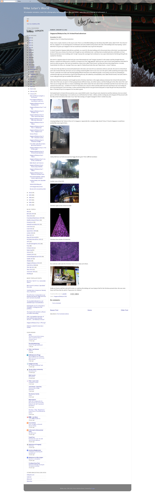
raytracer (29, 477)
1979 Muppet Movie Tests (36, 186)
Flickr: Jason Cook (33, 381)
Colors (30, 395)
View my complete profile (33, 24)
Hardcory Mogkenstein (35, 450)
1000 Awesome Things (34, 355)
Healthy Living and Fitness (33, 220)
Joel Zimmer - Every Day (35, 386)
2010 (30, 192)
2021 (30, 42)
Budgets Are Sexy (33, 363)
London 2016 (30, 233)
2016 (30, 52)
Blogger (93, 488)
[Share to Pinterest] (78, 294)
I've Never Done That (34, 463)
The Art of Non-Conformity (36, 369)
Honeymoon (30, 222)
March (32, 89)
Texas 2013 (29, 269)
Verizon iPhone (33, 134)
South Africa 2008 (31, 265)
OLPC (28, 241)
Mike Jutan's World (36, 8)
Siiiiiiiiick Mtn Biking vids (36, 184)
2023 (30, 40)
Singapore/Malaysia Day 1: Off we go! (36, 322)
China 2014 (29, 216)
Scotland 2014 (30, 254)
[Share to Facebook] (76, 294)
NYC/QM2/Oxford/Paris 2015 (34, 239)
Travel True (32, 437)
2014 (30, 57)
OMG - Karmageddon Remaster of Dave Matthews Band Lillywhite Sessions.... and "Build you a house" (35, 318)
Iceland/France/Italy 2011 (33, 224)
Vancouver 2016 (31, 271)
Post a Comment (56, 303)
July (31, 79)
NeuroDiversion (32, 371)
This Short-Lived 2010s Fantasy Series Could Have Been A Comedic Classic (36, 338)
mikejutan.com (30, 474)
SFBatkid (29, 261)
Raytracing (29, 250)
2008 (30, 197)
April (31, 86)
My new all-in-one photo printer (38, 189)
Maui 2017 (29, 235)
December (33, 67)
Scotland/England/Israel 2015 (34, 256)
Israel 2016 (29, 228)
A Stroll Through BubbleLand (36, 345)
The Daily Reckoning (34, 343)
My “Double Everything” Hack (36, 365)
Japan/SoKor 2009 (31, 231)
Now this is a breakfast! (34, 459)
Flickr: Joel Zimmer (34, 349)
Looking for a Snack (33, 382)
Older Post (124, 310)
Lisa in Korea (32, 423)
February (32, 91)
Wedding (29, 273)
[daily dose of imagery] (35, 444)
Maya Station (32, 399)
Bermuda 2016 (30, 213)
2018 (30, 47)
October (32, 71)
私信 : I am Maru (33, 417)
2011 (30, 64)
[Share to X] (74, 294)
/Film (30, 335)
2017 (30, 50)
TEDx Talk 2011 (30, 267)
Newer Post (54, 310)
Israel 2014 (29, 226)
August (32, 76)
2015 (30, 55)
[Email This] (71, 294)
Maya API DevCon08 (32, 237)
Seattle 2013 (30, 258)
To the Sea (31, 446)
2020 (30, 45)
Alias (28, 211)
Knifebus (31, 350)
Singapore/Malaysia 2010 (60, 296)
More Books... (32, 376)
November (33, 69)
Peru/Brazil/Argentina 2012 (33, 243)
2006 (30, 202)
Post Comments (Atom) (63, 314)
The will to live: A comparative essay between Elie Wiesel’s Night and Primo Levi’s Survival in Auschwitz (36, 296)
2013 (30, 60)
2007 (30, 200)
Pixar (28, 245)
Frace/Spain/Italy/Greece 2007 (34, 218)
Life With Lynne (32, 433)
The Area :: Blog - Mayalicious (37, 410)
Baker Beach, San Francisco (37, 163)
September (33, 74)
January (32, 93)
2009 (30, 195)
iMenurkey (29, 481)
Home (90, 310)
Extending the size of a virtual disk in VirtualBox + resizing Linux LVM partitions (36, 307)
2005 (30, 205)
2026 (30, 38)
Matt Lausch (32, 375)
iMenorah (29, 479)
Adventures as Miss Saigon (36, 457)
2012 (30, 62)
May (31, 84)
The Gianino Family (34, 394)
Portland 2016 (30, 248)
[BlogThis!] (73, 294)
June (31, 81)
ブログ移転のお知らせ (34, 418)
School (28, 252)
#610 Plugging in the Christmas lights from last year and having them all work (36, 358)
